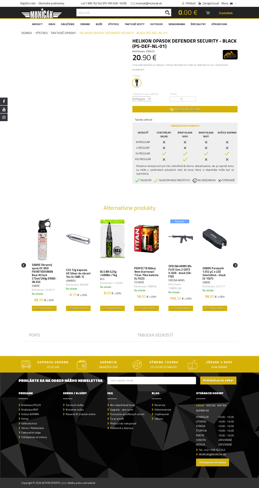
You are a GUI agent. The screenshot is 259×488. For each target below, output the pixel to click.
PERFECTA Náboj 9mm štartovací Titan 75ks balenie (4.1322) (146, 273)
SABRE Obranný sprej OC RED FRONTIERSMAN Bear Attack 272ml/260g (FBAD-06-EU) (44, 273)
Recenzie (160, 405)
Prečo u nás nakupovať (123, 423)
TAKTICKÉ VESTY (134, 24)
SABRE (36, 286)
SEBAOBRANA (176, 24)
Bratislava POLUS (31, 405)
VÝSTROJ (113, 24)
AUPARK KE (202, 410)
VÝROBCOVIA (219, 24)
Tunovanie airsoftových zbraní (127, 414)
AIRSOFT (37, 24)
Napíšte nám (28, 3)
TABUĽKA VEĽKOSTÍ (155, 335)
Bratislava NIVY (29, 409)
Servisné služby (75, 405)
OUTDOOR (156, 24)
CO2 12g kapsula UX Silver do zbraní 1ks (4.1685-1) (78, 273)
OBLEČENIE (68, 24)
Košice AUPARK (30, 414)
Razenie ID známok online (81, 414)
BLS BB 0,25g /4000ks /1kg (108, 273)
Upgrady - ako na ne (121, 409)
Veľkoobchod (29, 423)
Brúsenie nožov (75, 409)
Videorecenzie (163, 409)
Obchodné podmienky (51, 3)
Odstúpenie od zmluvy (34, 437)
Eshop (25, 419)
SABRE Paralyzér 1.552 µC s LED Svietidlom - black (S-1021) (214, 273)
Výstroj (42, 33)
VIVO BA (210, 405)
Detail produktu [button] (44, 308)
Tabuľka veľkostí (143, 120)
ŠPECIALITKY (198, 24)
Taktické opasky (63, 33)
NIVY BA (221, 405)
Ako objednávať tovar (122, 405)
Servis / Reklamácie (32, 428)
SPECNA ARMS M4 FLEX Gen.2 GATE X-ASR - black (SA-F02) (180, 271)
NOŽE (99, 24)
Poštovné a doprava (121, 428)
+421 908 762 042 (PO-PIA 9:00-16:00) (103, 3)
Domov (26, 33)
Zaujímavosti (162, 414)
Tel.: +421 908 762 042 (212, 450)
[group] (44, 265)
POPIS (34, 335)
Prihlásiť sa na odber (218, 380)
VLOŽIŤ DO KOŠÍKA (187, 109)
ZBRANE (85, 24)
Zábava (159, 419)
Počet (173, 94)
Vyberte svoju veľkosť (146, 94)
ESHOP (200, 405)
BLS (102, 279)
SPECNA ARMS (176, 280)
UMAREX (71, 281)
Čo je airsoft (117, 419)
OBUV (51, 24)
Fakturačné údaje (31, 432)
